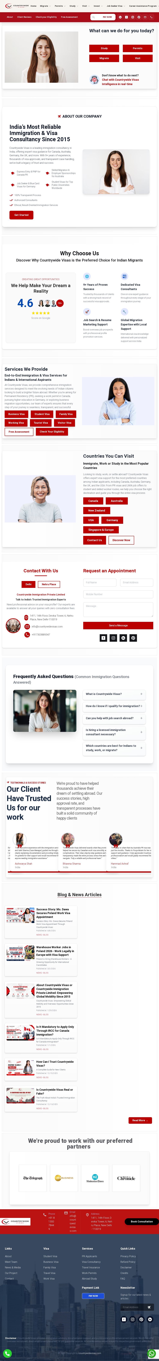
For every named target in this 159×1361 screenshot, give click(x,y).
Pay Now (107, 17)
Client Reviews (24, 17)
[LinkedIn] (120, 17)
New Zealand (96, 510)
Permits (137, 48)
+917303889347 (41, 634)
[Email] (145, 17)
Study (104, 48)
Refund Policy (127, 1261)
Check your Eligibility (46, 17)
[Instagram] (132, 17)
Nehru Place (49, 584)
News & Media (13, 1267)
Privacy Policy (128, 1256)
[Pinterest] (139, 17)
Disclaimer (126, 1267)
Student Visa (42, 414)
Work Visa (49, 1278)
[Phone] (151, 17)
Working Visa (16, 422)
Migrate (104, 58)
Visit (137, 58)
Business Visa (16, 414)
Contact (9, 1278)
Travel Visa (49, 1273)
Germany (112, 520)
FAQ (122, 1278)
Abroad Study (89, 1278)
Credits (124, 1273)
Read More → (140, 1120)
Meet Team (11, 1261)
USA (91, 520)
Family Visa (66, 414)
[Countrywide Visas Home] (17, 6)
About (10, 17)
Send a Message (118, 625)
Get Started (21, 215)
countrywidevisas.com (90, 1353)
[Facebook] (126, 17)
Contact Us (94, 540)
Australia (117, 500)
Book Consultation (142, 1221)
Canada (93, 500)
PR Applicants (89, 1256)
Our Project (11, 1273)
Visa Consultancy (91, 1261)
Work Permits (89, 1273)
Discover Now (121, 540)
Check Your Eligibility (52, 431)
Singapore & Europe (101, 529)
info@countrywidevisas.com (47, 626)
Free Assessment (69, 17)
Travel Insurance (91, 1267)
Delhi (28, 584)
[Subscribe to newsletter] (149, 1307)
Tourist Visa (41, 422)
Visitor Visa (64, 422)
